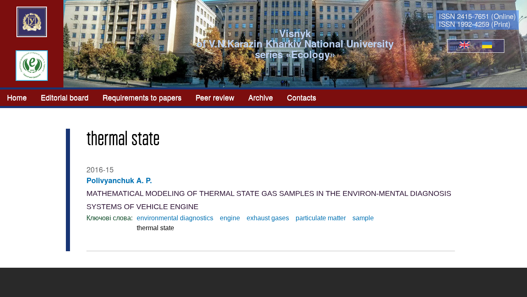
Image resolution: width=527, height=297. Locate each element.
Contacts (301, 97)
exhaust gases (268, 218)
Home (17, 97)
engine (230, 218)
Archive (260, 97)
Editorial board (65, 97)
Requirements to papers (142, 97)
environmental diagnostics (175, 218)
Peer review (215, 97)
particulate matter (321, 218)
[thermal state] (464, 46)
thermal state (155, 227)
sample (363, 218)
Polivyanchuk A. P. (119, 180)
